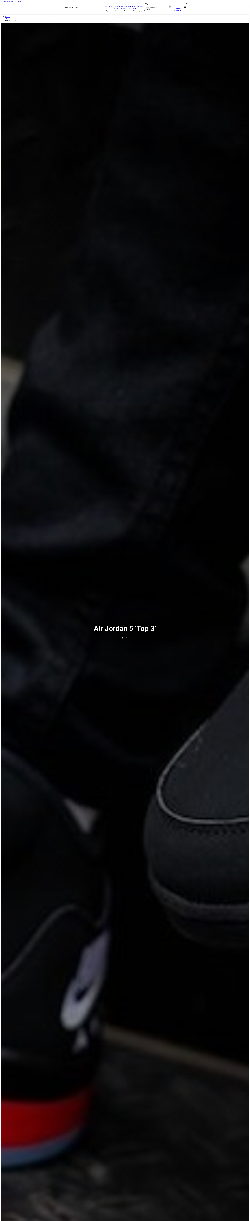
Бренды (109, 11)
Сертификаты (68, 7)
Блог (77, 7)
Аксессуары (137, 11)
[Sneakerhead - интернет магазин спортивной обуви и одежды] (125, 8)
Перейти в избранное (177, 9)
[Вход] (170, 7)
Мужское (118, 11)
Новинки (100, 11)
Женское (127, 11)
